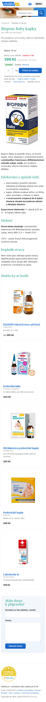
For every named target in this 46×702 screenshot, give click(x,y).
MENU (39, 4)
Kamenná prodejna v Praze (29, 690)
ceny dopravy (19, 81)
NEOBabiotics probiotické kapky (21, 449)
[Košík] (30, 3)
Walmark (25, 65)
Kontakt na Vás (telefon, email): (20, 610)
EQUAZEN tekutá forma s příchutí (21, 325)
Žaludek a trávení (19, 23)
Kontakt (4, 693)
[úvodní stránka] (11, 4)
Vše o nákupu (14, 693)
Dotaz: (8, 620)
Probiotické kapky (13, 513)
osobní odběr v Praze (27, 79)
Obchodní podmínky (30, 693)
